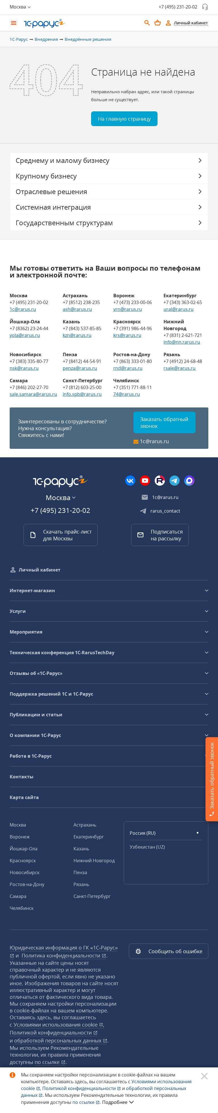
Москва (18, 825)
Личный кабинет (39, 570)
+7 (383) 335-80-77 (29, 361)
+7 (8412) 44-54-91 (82, 361)
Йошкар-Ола (23, 849)
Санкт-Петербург (92, 896)
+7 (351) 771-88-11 (132, 387)
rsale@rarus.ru (180, 368)
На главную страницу (124, 118)
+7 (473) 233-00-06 (132, 302)
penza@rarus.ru (80, 368)
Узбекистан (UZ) (147, 847)
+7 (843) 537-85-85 (82, 328)
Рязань (81, 884)
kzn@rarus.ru (77, 335)
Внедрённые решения (88, 39)
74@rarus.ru (126, 394)
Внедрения (46, 39)
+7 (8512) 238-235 (81, 302)
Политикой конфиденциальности (79, 1088)
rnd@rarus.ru (127, 368)
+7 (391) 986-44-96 (132, 328)
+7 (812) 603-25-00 (82, 387)
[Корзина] (157, 22)
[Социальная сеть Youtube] (145, 480)
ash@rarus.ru (77, 309)
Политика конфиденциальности (62, 955)
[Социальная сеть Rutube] (160, 480)
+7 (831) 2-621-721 (183, 335)
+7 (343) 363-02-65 (183, 302)
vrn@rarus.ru (127, 309)
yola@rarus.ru (25, 335)
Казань (81, 849)
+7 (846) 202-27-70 (29, 387)
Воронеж (20, 837)
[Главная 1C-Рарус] (80, 23)
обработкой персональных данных (58, 1040)
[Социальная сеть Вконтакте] (130, 480)
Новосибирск (24, 872)
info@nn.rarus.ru (182, 342)
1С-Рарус (19, 39)
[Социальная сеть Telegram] (174, 480)
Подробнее (114, 1102)
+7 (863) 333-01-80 (132, 361)
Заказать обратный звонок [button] (164, 422)
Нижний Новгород (94, 860)
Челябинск (21, 908)
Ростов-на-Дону (27, 884)
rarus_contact (165, 511)
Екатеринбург (89, 837)
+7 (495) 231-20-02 (178, 7)
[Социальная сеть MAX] (189, 480)
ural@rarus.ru (179, 309)
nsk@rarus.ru (24, 368)
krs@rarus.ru (127, 335)
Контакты (21, 777)
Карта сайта (24, 797)
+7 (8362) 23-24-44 (29, 328)
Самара (18, 896)
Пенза (80, 872)
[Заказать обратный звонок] (205, 6)
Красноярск (23, 860)
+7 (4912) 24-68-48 (183, 361)
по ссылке (48, 1062)
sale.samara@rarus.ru (33, 394)
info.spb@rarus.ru (82, 394)
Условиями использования (59, 1024)
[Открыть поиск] (147, 23)
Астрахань (85, 825)
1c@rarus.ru (23, 309)
